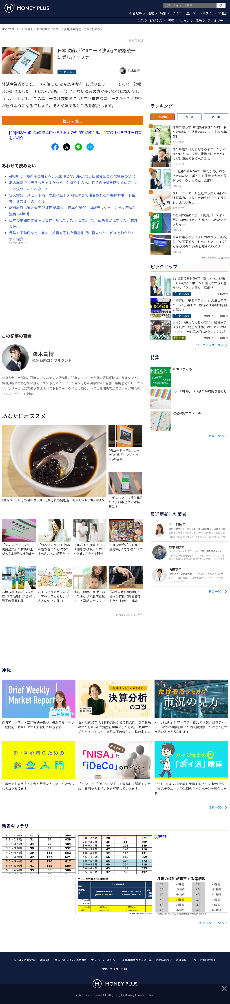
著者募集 (181, 960)
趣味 (198, 20)
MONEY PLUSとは (25, 960)
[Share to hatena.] (90, 147)
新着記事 (135, 13)
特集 (163, 13)
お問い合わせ (164, 960)
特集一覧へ (216, 436)
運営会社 (45, 960)
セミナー (180, 13)
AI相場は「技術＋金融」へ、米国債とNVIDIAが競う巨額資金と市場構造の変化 (72, 176)
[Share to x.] (66, 147)
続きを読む (72, 121)
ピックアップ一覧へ (210, 345)
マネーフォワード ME (115, 969)
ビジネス (156, 20)
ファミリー (215, 20)
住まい (185, 20)
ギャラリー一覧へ (211, 923)
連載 (151, 13)
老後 (171, 20)
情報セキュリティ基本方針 (71, 960)
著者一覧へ (216, 591)
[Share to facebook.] (55, 147)
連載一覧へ (216, 807)
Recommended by (124, 615)
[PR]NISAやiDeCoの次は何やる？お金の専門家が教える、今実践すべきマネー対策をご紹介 (75, 135)
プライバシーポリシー (104, 960)
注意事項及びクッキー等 (137, 960)
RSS (193, 960)
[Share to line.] (78, 147)
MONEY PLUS (10, 29)
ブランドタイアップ (209, 13)
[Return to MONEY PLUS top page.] (26, 8)
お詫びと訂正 (208, 960)
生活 (140, 20)
